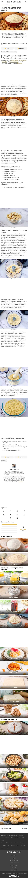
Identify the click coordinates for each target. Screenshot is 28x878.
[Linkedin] (24, 514)
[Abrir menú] (2, 1)
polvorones (23, 60)
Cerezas (2, 840)
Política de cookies (14, 865)
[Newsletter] (17, 518)
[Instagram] (17, 514)
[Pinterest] (10, 514)
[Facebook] (24, 511)
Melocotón (21, 835)
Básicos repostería (11, 51)
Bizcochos (16, 842)
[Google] (4, 511)
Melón (11, 837)
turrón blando (14, 60)
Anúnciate (14, 855)
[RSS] (10, 518)
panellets (4, 61)
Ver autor (21, 481)
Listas (8, 847)
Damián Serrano (14, 469)
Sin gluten (3, 51)
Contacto (14, 867)
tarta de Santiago (14, 61)
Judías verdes (17, 837)
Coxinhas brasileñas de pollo (6, 829)
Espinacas (3, 847)
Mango (2, 837)
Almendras (3, 460)
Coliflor (17, 845)
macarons (19, 63)
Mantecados (24, 828)
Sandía (23, 837)
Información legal (14, 860)
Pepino (7, 837)
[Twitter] (4, 514)
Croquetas (22, 842)
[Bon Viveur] (14, 2)
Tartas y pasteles (9, 842)
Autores (14, 858)
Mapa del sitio (14, 870)
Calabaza (12, 845)
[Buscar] (25, 1)
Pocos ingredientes (5, 845)
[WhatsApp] (10, 511)
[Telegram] (17, 511)
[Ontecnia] (14, 876)
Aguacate (23, 845)
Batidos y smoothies (13, 835)
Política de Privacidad (14, 862)
